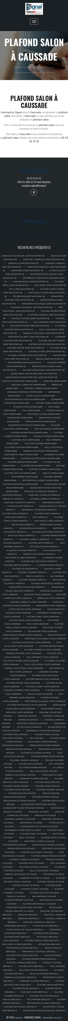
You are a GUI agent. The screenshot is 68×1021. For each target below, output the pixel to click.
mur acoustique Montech (21, 535)
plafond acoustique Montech (48, 532)
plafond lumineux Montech (34, 539)
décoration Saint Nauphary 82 (29, 296)
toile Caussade (27, 837)
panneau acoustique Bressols (20, 977)
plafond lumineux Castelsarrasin (42, 650)
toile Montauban (31, 410)
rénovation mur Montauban (40, 421)
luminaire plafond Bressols (34, 981)
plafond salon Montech (25, 569)
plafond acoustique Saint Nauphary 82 (31, 307)
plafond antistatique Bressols (20, 1007)
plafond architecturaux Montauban (40, 458)
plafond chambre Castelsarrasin (22, 690)
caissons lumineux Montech (45, 499)
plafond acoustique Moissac (36, 753)
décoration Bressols (49, 944)
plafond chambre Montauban (45, 469)
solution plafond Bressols (33, 970)
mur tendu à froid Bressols (17, 944)
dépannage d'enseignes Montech (39, 510)
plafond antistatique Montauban (20, 484)
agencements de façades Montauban (25, 399)
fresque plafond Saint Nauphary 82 (30, 318)
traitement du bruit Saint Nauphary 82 (28, 337)
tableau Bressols (11, 999)
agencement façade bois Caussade (24, 907)
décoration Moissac (13, 745)
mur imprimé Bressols (39, 999)
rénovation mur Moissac (19, 749)
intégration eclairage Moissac (19, 801)
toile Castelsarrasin (38, 624)
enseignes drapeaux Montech (20, 502)
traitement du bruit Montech (20, 558)
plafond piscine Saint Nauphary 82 (25, 348)
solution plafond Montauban (41, 443)
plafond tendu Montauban (49, 403)
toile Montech (40, 517)
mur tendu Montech (16, 517)
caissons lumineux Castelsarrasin (28, 602)
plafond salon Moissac (47, 786)
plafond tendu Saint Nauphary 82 (31, 281)
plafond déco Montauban (26, 440)
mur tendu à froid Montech (49, 521)
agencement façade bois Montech (27, 587)
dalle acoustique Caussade (44, 870)
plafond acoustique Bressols (22, 955)
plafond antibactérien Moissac (47, 756)
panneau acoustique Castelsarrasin (23, 668)
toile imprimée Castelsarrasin (42, 657)
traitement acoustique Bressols (39, 951)
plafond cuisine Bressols (34, 992)
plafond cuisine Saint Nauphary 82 (46, 351)
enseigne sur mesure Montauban (20, 381)
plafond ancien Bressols (50, 985)
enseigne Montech (12, 495)
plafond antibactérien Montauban (29, 432)
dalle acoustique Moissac (43, 771)
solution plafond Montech (44, 546)
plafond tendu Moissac (15, 734)
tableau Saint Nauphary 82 (49, 359)
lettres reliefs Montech (20, 506)
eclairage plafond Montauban (21, 447)
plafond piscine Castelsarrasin (23, 683)
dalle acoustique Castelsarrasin (42, 664)
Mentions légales (52, 1018)
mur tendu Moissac (13, 738)
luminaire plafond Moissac (33, 778)
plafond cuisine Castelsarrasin (42, 686)
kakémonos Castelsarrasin (50, 605)
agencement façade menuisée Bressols (44, 1010)
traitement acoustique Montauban (26, 425)
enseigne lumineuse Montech (44, 495)
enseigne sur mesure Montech (40, 491)
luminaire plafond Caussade (34, 878)
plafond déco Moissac (30, 764)
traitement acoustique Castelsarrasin (45, 638)
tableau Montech (35, 576)
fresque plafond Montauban (48, 436)
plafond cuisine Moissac (17, 789)
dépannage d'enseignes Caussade (23, 830)
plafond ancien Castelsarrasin (42, 679)
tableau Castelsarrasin (39, 694)
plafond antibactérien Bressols (39, 959)
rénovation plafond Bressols (22, 948)
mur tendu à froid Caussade (39, 841)
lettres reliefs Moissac (29, 727)
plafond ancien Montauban (22, 462)
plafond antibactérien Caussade (48, 856)
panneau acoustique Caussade (20, 874)
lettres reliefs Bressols (46, 926)
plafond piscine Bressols (25, 988)
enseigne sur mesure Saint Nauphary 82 (23, 256)
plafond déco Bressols (31, 966)
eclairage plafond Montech (21, 550)
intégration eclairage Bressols (44, 1003)
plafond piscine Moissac (16, 786)
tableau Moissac (51, 793)
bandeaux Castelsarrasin (51, 598)
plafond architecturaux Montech (39, 561)
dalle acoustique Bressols (44, 974)
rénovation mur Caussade (21, 848)
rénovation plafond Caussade (48, 845)
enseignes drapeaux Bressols (39, 922)
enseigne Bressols (28, 915)
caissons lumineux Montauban (40, 388)
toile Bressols (11, 940)
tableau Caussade (16, 896)
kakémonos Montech (53, 502)
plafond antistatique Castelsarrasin (27, 705)
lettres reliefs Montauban (40, 396)
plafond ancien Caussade (51, 882)
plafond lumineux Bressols (22, 962)
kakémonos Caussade (31, 823)
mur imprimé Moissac (14, 797)
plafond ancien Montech (17, 565)
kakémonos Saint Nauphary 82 (27, 270)
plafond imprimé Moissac (45, 797)
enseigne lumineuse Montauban (28, 385)
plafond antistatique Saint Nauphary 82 (43, 370)
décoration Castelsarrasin (42, 631)
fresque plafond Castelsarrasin (23, 653)
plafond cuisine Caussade (35, 889)
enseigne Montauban (55, 381)
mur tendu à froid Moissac (42, 742)
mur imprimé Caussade (44, 896)
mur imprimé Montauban (24, 477)
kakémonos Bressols (15, 926)
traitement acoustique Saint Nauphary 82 (44, 304)
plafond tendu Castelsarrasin (42, 617)
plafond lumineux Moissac (24, 760)
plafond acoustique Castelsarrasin (31, 642)
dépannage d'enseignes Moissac (43, 730)
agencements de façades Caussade (39, 826)
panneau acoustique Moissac (20, 775)
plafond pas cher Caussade (44, 893)
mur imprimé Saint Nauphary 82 (24, 362)
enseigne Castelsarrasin (37, 594)
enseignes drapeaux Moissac (32, 723)
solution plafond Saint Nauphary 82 (29, 326)
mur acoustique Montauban (49, 429)
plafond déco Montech (41, 543)
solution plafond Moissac (33, 767)
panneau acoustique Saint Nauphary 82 (44, 333)
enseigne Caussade (38, 812)
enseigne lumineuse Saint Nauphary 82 (44, 259)
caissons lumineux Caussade (20, 819)
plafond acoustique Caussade (37, 852)
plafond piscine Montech (50, 565)
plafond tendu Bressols (46, 933)
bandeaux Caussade (45, 815)
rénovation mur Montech (33, 528)
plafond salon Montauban (35, 465)
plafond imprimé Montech (32, 580)
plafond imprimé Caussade (19, 900)
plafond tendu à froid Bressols (42, 940)
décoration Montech (22, 524)
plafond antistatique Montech (47, 583)
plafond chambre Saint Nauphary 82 (27, 355)
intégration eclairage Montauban (40, 480)
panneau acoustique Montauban (40, 451)
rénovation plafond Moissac (45, 745)
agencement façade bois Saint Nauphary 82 (34, 373)
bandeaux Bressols (28, 918)
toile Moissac (36, 738)
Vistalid (19, 1018)
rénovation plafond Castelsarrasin (22, 635)
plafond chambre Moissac (50, 789)
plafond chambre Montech (32, 572)
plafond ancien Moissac (47, 782)
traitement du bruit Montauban (21, 454)
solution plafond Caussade (34, 867)
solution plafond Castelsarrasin (21, 661)
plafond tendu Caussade (33, 834)
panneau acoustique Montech (39, 554)
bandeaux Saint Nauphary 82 (23, 263)
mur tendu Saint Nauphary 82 (50, 285)
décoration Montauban (20, 418)
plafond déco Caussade (31, 863)
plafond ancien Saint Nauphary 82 (46, 344)
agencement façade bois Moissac (38, 804)
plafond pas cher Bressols (44, 996)
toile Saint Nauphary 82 (21, 289)
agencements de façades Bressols (25, 929)
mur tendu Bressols (47, 937)
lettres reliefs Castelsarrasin (25, 609)
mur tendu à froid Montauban (43, 414)
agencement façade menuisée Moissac (24, 808)
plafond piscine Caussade (26, 885)
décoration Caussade (14, 845)
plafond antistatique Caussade (39, 904)
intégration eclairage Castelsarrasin (45, 701)
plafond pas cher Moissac (22, 793)
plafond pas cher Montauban (20, 473)
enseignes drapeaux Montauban (24, 392)
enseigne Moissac (27, 716)
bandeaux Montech (13, 499)
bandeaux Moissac (28, 720)
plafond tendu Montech (15, 513)
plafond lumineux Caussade (24, 859)
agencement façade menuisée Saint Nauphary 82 (31, 377)
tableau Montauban (53, 473)
